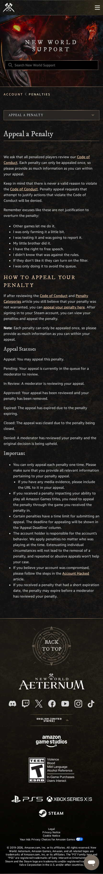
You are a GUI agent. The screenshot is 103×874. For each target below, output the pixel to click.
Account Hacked (75, 573)
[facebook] (52, 704)
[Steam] (51, 813)
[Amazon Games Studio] (51, 742)
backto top (51, 645)
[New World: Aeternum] (8, 7)
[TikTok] (91, 704)
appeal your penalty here (64, 307)
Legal (51, 829)
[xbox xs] (69, 799)
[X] (39, 704)
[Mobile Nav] (97, 7)
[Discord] (12, 704)
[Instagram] (78, 704)
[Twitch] (25, 704)
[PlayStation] (27, 799)
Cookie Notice (51, 835)
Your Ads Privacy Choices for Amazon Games (48, 839)
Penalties (40, 94)
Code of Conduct (24, 189)
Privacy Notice (51, 832)
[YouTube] (65, 704)
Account (13, 94)
